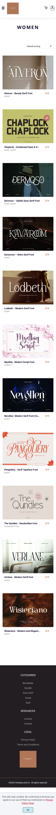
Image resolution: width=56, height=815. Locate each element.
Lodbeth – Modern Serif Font (19, 308)
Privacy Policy (28, 739)
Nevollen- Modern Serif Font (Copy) (22, 416)
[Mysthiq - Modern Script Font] (28, 341)
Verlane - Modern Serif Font (18, 577)
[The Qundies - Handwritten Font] (28, 502)
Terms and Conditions (28, 744)
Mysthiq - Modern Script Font (19, 362)
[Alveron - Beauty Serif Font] (28, 72)
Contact (28, 723)
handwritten (11, 526)
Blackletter (28, 683)
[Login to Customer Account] (52, 8)
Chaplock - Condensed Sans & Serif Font (22, 147)
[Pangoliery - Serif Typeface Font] (28, 449)
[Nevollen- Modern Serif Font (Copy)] (28, 395)
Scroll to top (53, 688)
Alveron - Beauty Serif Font (18, 93)
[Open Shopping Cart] (46, 8)
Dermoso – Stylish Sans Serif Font (22, 200)
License (28, 718)
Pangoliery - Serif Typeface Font (21, 469)
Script (8, 365)
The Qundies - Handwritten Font (20, 523)
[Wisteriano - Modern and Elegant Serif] (28, 610)
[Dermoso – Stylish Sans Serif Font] (28, 180)
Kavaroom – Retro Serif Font (19, 254)
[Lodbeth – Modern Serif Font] (28, 287)
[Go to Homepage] (13, 13)
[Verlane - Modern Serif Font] (28, 556)
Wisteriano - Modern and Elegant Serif (22, 631)
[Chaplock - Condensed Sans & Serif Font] (28, 126)
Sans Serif (10, 150)
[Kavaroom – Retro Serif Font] (28, 234)
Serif (7, 96)
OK (28, 810)
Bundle (28, 688)
